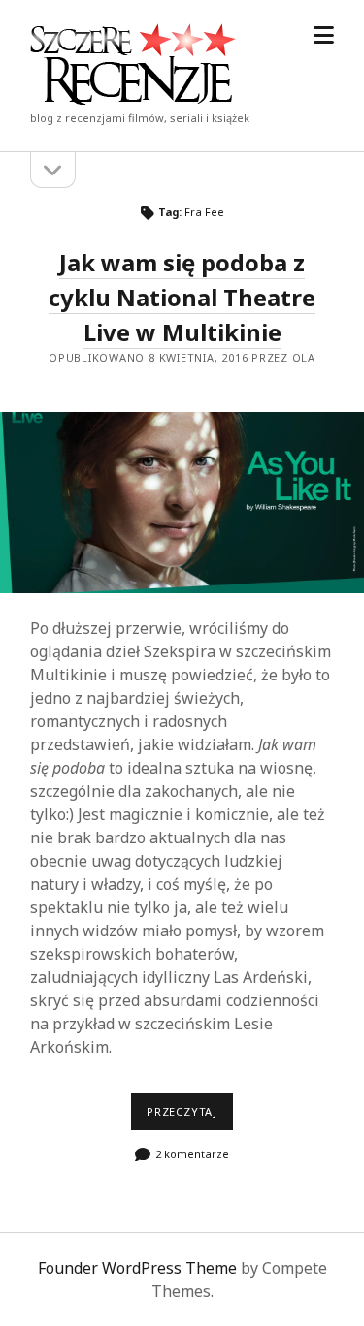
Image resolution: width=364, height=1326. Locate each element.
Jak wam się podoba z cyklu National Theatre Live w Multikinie (182, 297)
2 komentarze (192, 1154)
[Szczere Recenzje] (133, 99)
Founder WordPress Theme (137, 1268)
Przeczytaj (190, 1116)
